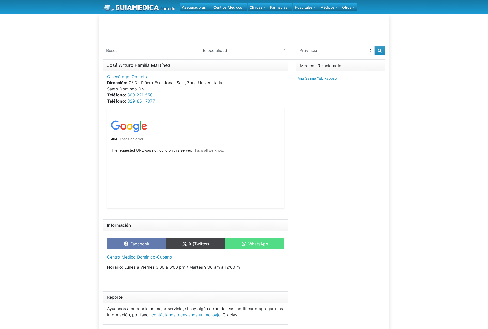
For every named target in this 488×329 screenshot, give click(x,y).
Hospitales (304, 7)
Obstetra (140, 76)
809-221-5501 (141, 94)
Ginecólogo (118, 76)
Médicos (327, 7)
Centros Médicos (228, 7)
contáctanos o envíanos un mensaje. (186, 314)
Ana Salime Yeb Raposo (317, 78)
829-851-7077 (141, 101)
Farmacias (278, 7)
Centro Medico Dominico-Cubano (139, 257)
